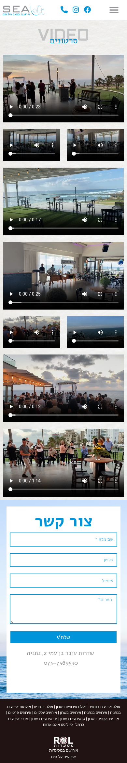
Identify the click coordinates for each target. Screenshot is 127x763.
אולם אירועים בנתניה (104, 707)
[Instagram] (76, 10)
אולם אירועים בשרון (71, 707)
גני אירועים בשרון (44, 719)
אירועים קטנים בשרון (103, 719)
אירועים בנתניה (95, 713)
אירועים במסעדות (63, 750)
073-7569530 (61, 663)
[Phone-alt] (64, 10)
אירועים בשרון (70, 713)
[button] (113, 10)
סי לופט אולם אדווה (58, 725)
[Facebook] (87, 10)
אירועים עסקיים (45, 713)
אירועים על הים (63, 757)
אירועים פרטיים (19, 713)
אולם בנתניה (43, 707)
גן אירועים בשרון (72, 719)
